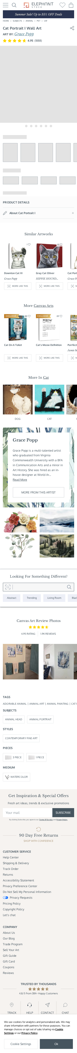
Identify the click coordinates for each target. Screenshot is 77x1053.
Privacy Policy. (62, 820)
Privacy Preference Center (20, 886)
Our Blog (9, 938)
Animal (29, 21)
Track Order (10, 869)
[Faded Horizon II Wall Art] (57, 520)
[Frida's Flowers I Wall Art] (20, 520)
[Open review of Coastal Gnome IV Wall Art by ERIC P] (21, 662)
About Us (9, 932)
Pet (38, 21)
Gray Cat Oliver (45, 273)
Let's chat (9, 915)
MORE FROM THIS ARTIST (38, 492)
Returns (8, 874)
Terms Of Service (46, 820)
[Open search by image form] (8, 587)
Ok (56, 1044)
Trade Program (12, 944)
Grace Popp (24, 34)
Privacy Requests (21, 897)
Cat (45, 21)
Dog (18, 418)
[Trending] (32, 598)
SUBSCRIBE (63, 812)
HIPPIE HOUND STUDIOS (46, 279)
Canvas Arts (43, 306)
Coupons (8, 967)
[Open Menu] (5, 5)
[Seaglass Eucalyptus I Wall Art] (20, 546)
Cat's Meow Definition (49, 344)
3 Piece (17, 757)
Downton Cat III (13, 273)
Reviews (8, 973)
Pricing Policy (12, 903)
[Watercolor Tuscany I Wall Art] (57, 546)
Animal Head (13, 719)
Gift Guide (9, 955)
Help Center (11, 857)
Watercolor (19, 776)
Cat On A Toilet (13, 344)
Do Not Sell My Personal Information (27, 892)
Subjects (17, 21)
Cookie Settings (20, 1044)
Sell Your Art (11, 950)
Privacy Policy (29, 1033)
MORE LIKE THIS (20, 286)
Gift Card (9, 961)
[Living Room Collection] (54, 598)
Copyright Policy (13, 909)
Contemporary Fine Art (21, 738)
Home (6, 21)
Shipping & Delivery (16, 863)
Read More (20, 479)
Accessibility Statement (18, 880)
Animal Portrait (40, 719)
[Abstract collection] (11, 598)
